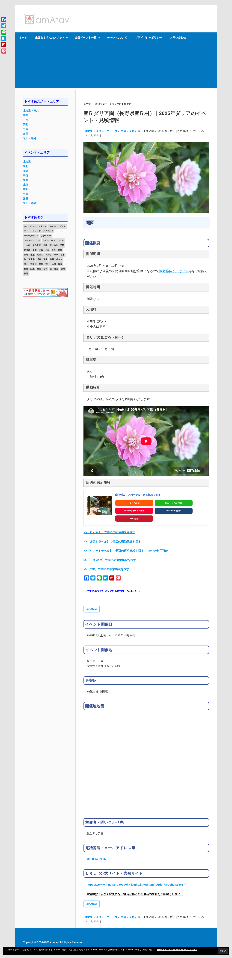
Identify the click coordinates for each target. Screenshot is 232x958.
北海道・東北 (31, 110)
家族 (32, 254)
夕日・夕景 (44, 250)
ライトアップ (49, 240)
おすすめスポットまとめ (35, 226)
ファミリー (46, 235)
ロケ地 (60, 240)
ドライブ (37, 231)
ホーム (23, 37)
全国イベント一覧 (85, 37)
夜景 (54, 250)
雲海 (63, 269)
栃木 (62, 254)
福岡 (60, 264)
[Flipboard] (4, 45)
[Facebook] (4, 19)
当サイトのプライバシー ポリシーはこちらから (177, 950)
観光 (56, 269)
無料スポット (56, 259)
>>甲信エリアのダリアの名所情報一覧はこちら (113, 590)
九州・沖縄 (29, 138)
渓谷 (39, 259)
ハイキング (48, 231)
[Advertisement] (116, 66)
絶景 (39, 269)
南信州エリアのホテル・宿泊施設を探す (138, 494)
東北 (25, 166)
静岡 (26, 273)
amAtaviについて (117, 37)
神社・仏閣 (50, 264)
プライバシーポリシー (148, 37)
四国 (25, 133)
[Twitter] (4, 26)
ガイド (62, 226)
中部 (25, 119)
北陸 (25, 184)
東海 (25, 180)
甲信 (25, 175)
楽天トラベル (171, 503)
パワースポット (31, 235)
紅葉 (32, 269)
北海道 (27, 161)
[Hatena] (4, 38)
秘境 (26, 269)
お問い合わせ (178, 37)
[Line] (4, 32)
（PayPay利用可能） (127, 550)
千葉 (35, 250)
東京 (56, 254)
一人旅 (27, 245)
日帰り (48, 254)
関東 (25, 115)
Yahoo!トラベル (131, 510)
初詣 (62, 245)
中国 (25, 129)
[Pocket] (4, 51)
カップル (53, 226)
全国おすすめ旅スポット (50, 37)
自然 (45, 269)
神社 (41, 264)
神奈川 (33, 264)
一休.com (171, 510)
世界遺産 (37, 245)
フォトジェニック (32, 240)
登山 (26, 264)
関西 (25, 124)
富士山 (40, 254)
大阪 (60, 250)
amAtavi (91, 609)
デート (27, 231)
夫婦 (26, 254)
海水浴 (31, 259)
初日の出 (54, 245)
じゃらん (132, 503)
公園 (45, 245)
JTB (132, 518)
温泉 (45, 259)
